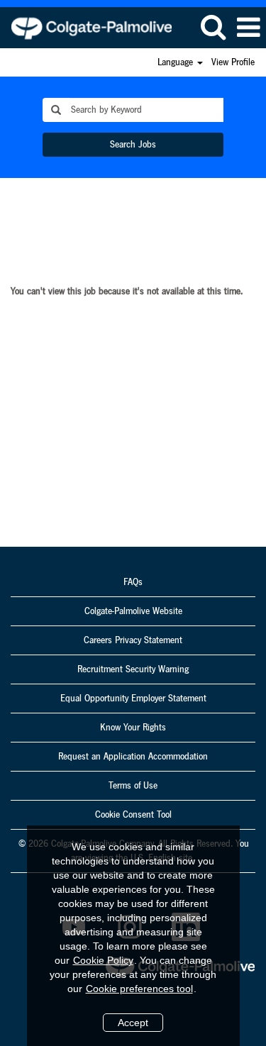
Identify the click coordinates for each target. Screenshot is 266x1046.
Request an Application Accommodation (133, 757)
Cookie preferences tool (139, 988)
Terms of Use (133, 786)
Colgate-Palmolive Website (133, 611)
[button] (248, 27)
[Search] (213, 27)
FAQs (133, 582)
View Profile (233, 62)
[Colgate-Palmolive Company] (86, 27)
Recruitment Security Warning (133, 669)
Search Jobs (133, 145)
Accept (133, 1022)
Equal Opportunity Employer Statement (133, 698)
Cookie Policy (103, 960)
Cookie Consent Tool (133, 815)
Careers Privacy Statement (133, 640)
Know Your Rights (133, 728)
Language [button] (176, 62)
